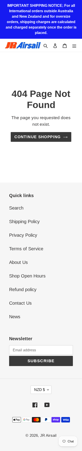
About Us (18, 262)
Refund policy (22, 289)
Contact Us (20, 303)
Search (16, 207)
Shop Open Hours (27, 275)
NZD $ (39, 390)
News (14, 316)
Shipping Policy (24, 221)
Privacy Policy (23, 235)
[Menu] (74, 45)
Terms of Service (26, 248)
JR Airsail (48, 435)
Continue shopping (37, 137)
